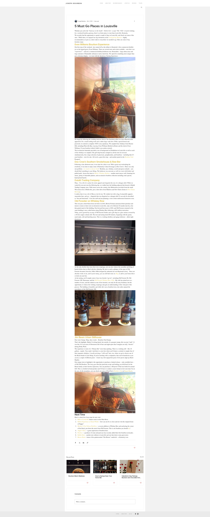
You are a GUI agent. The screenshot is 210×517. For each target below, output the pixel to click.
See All (142, 457)
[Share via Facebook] (75, 442)
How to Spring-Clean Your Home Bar (103, 476)
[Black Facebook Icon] (135, 514)
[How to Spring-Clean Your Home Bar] (105, 466)
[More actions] (134, 21)
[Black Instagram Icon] (138, 514)
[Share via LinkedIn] (83, 442)
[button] (141, 7)
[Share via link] (87, 442)
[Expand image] (105, 392)
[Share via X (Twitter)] (79, 442)
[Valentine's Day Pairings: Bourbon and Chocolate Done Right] (131, 466)
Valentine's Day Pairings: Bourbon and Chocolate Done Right (131, 476)
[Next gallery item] (133, 392)
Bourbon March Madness (76, 476)
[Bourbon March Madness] (78, 466)
